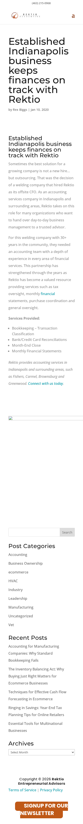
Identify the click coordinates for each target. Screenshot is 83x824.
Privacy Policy (51, 790)
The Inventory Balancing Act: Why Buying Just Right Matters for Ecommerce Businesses (36, 676)
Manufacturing (20, 607)
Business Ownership (25, 563)
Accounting (17, 554)
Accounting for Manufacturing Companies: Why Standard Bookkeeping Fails (33, 653)
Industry (15, 589)
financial (48, 293)
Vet (11, 624)
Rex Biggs (20, 109)
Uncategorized (20, 616)
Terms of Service (22, 790)
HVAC (13, 581)
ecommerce (18, 572)
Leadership (17, 598)
